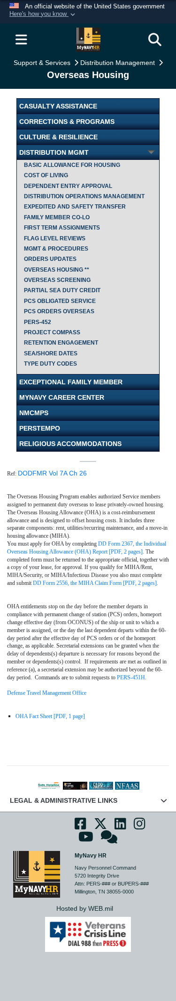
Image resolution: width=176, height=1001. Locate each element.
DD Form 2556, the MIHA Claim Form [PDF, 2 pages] (95, 583)
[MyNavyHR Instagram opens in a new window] (139, 826)
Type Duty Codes (50, 363)
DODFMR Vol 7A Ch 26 (52, 473)
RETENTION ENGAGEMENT (61, 342)
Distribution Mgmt (54, 152)
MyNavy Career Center (61, 397)
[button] (43, 14)
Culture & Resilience (58, 137)
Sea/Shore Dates (50, 353)
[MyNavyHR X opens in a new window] (100, 826)
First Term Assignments (62, 227)
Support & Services (43, 62)
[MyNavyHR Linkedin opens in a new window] (120, 826)
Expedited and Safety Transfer (75, 206)
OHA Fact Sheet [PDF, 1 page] (50, 716)
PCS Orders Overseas (59, 311)
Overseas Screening (57, 280)
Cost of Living (46, 175)
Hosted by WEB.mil (84, 908)
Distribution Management (118, 62)
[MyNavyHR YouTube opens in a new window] (85, 840)
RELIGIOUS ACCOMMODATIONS (70, 443)
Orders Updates (50, 259)
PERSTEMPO (39, 428)
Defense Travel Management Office (46, 693)
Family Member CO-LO (57, 217)
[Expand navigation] (21, 40)
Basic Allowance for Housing (72, 165)
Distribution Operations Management (84, 196)
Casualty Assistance (58, 106)
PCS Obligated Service (60, 301)
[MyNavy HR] (36, 873)
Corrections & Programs (67, 121)
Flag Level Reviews (54, 238)
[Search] (155, 40)
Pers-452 (37, 322)
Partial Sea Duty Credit (62, 290)
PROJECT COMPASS (52, 332)
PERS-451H (131, 677)
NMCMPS (33, 413)
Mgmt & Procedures (56, 248)
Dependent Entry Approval (68, 186)
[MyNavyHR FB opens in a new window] (80, 826)
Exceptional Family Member (70, 382)
